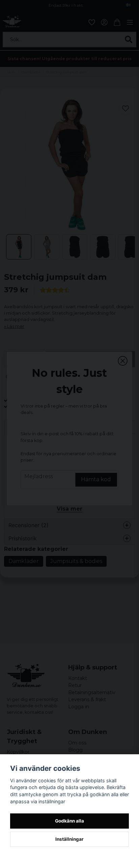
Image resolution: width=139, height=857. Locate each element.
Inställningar (69, 839)
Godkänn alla (69, 821)
